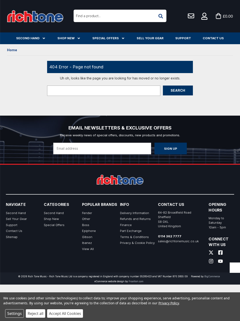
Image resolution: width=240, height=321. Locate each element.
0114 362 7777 (169, 236)
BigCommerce (212, 276)
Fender (87, 213)
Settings (14, 313)
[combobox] (120, 16)
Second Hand (28, 38)
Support (183, 38)
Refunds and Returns (135, 219)
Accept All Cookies (65, 313)
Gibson (87, 237)
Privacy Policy (168, 303)
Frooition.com (136, 281)
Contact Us (213, 38)
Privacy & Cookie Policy (137, 243)
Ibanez (87, 243)
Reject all (35, 313)
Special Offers (105, 38)
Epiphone (89, 231)
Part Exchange (131, 231)
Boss (85, 225)
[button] (204, 16)
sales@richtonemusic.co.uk (178, 241)
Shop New (66, 38)
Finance (126, 225)
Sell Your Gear (150, 38)
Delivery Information (134, 213)
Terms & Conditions (134, 237)
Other (86, 219)
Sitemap (12, 237)
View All (88, 249)
